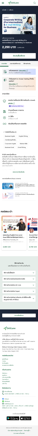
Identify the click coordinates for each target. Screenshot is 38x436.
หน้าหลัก (4, 10)
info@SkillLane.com (9, 404)
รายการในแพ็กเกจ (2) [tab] (15, 64)
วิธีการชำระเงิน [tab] (27, 64)
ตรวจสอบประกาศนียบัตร (8, 365)
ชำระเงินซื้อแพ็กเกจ (19, 55)
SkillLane (7, 399)
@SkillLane (7, 401)
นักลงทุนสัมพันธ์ (6, 382)
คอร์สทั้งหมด (5, 359)
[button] (10, 136)
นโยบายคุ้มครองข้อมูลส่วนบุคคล (15, 431)
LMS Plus (4, 384)
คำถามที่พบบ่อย (8, 392)
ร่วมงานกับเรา (5, 380)
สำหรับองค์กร (5, 363)
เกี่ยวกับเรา (4, 373)
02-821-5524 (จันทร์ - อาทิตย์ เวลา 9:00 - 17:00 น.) (17, 394)
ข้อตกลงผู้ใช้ (26, 431)
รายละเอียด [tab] (4, 64)
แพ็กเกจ (11, 10)
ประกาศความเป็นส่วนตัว (19, 433)
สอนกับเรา (4, 375)
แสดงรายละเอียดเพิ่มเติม (19, 172)
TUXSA (4, 361)
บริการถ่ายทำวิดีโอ (6, 377)
